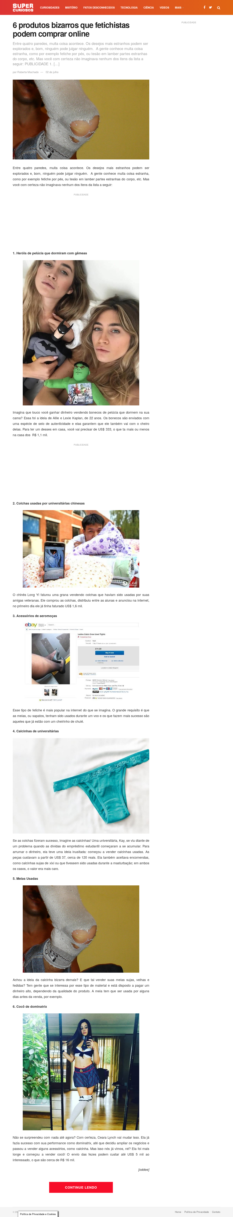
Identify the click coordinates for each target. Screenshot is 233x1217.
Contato (216, 1212)
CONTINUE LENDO (81, 1187)
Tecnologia (129, 7)
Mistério (71, 7)
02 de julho (52, 72)
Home (178, 1212)
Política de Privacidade (196, 1212)
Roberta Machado (28, 72)
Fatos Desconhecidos (99, 7)
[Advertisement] (81, 223)
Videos (164, 7)
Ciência (148, 7)
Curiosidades (49, 7)
